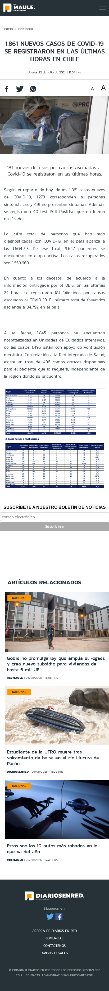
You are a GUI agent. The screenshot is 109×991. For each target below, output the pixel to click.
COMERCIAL (54, 938)
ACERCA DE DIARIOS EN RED (54, 930)
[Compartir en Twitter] (20, 91)
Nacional (25, 29)
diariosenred (18, 771)
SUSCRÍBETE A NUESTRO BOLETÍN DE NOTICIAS (54, 507)
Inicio (8, 29)
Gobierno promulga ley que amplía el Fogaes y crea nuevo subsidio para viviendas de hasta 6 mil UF (56, 664)
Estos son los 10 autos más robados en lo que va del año (52, 848)
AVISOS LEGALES (55, 953)
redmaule (15, 678)
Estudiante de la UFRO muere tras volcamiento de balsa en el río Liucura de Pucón (53, 757)
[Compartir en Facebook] (7, 91)
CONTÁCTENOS (54, 945)
